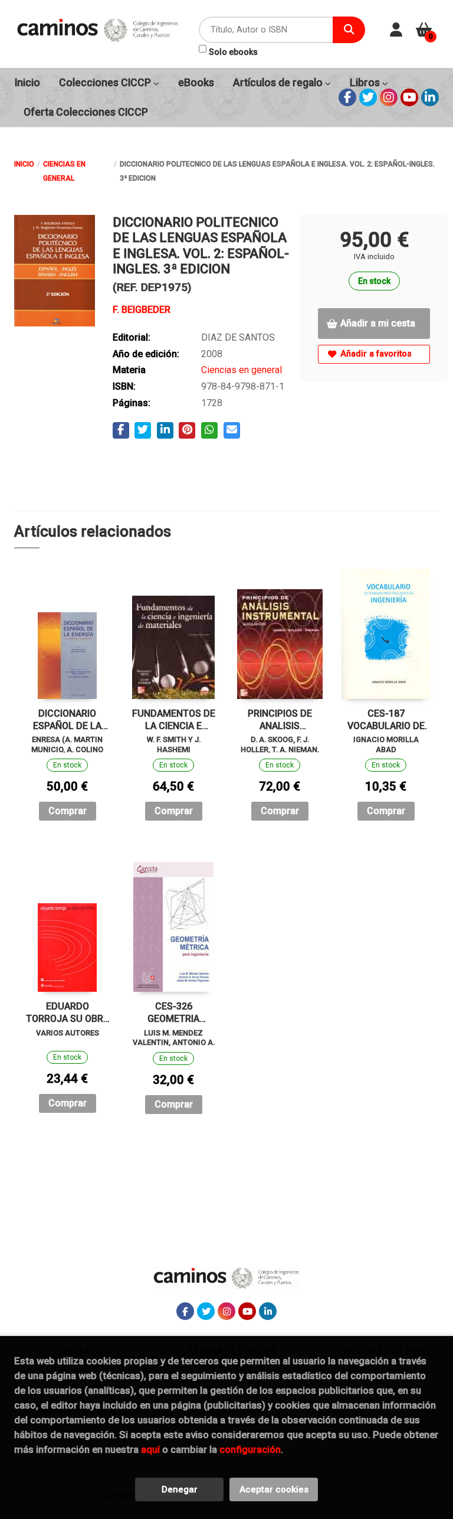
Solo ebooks (233, 52)
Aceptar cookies (273, 1489)
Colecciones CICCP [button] (106, 83)
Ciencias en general (64, 171)
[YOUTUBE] (409, 97)
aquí (150, 1449)
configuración (250, 1449)
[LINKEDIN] (430, 97)
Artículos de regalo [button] (279, 83)
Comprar (67, 810)
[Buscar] (349, 30)
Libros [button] (366, 83)
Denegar (180, 1489)
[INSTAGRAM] (389, 97)
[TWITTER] (368, 97)
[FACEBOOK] (347, 97)
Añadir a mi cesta (377, 323)
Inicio (24, 164)
